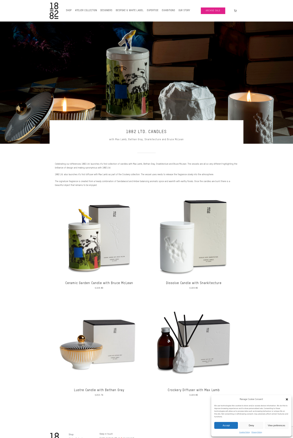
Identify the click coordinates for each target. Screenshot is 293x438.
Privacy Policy (256, 432)
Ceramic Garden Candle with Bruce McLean (99, 283)
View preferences (276, 425)
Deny (251, 425)
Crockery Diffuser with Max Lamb (194, 390)
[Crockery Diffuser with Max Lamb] (194, 299)
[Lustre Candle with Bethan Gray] (99, 299)
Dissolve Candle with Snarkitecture (194, 283)
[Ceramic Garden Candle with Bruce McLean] (99, 192)
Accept (226, 425)
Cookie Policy (244, 432)
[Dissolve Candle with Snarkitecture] (194, 192)
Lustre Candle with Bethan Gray (99, 390)
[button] (286, 399)
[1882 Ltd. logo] (54, 3)
